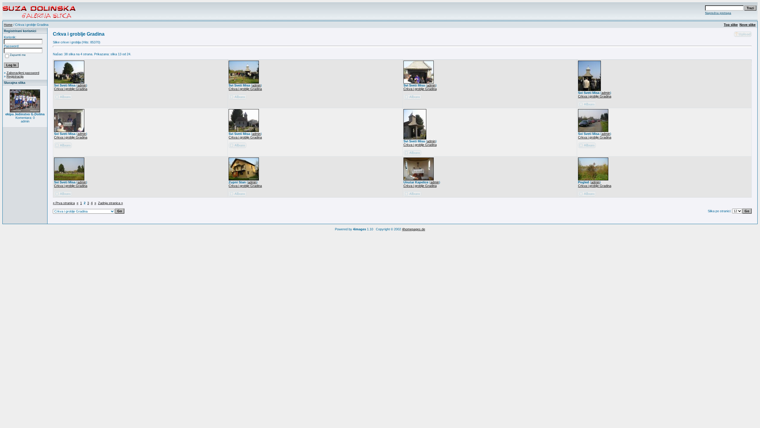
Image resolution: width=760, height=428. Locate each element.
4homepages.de (413, 229)
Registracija (15, 76)
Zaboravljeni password (23, 73)
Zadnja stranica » (110, 203)
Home (8, 24)
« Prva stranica (64, 203)
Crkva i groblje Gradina (70, 89)
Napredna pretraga (718, 13)
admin (81, 85)
